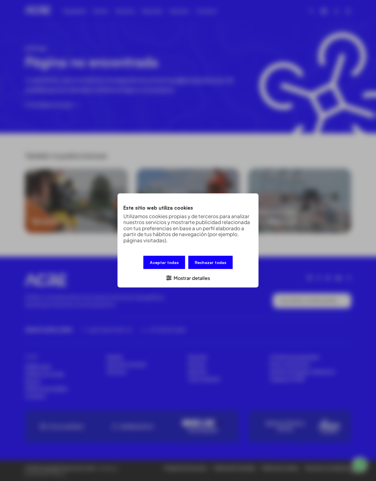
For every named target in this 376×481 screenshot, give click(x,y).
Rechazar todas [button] (210, 262)
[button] (188, 278)
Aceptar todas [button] (164, 262)
